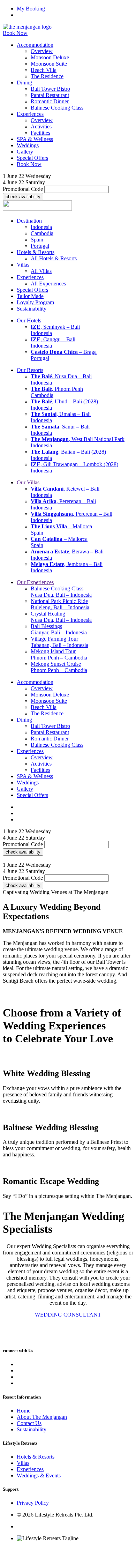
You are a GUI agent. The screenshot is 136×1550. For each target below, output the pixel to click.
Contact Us (29, 1423)
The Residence (47, 76)
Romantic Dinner (50, 101)
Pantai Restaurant (50, 95)
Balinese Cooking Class (57, 108)
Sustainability (31, 1429)
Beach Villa (43, 70)
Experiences (30, 1469)
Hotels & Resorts (35, 1457)
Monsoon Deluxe (50, 57)
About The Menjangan (42, 1416)
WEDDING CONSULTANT (68, 1315)
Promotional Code (23, 189)
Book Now (15, 33)
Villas (23, 1463)
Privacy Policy (33, 1503)
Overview (42, 51)
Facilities (40, 133)
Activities (41, 126)
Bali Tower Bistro (50, 89)
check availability (23, 196)
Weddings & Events (39, 1475)
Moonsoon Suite (49, 64)
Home (23, 1410)
